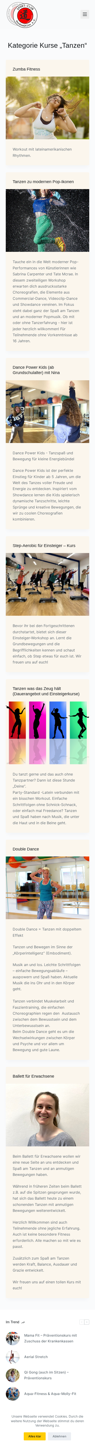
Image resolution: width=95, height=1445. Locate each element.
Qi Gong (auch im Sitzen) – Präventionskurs (46, 1375)
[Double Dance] (47, 887)
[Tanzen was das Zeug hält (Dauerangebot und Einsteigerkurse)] (47, 733)
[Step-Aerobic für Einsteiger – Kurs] (47, 584)
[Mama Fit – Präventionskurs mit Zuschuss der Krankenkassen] (13, 1338)
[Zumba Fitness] (47, 108)
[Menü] (84, 14)
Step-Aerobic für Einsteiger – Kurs (44, 545)
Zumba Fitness (26, 69)
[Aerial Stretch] (13, 1357)
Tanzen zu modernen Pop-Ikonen (43, 181)
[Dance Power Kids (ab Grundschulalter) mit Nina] (47, 411)
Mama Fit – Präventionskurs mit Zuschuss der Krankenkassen (50, 1338)
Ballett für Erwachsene (33, 1076)
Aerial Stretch (36, 1357)
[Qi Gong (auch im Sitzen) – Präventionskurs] (13, 1375)
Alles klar (34, 1436)
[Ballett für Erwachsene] (47, 1115)
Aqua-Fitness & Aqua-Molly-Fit (50, 1393)
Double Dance (26, 849)
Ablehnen (59, 1436)
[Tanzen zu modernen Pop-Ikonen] (47, 220)
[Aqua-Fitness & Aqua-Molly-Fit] (13, 1394)
